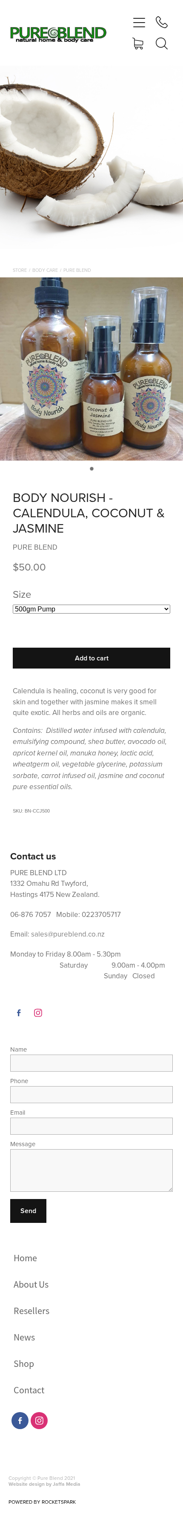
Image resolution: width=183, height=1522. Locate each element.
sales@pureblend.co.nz (68, 934)
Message (22, 1144)
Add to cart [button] (92, 658)
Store (20, 270)
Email (17, 1112)
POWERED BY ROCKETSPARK (42, 1501)
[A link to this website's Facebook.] (18, 1012)
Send (28, 1211)
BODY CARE (45, 270)
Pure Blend (77, 270)
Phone (19, 1081)
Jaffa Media (66, 1483)
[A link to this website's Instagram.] (37, 1012)
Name (18, 1049)
